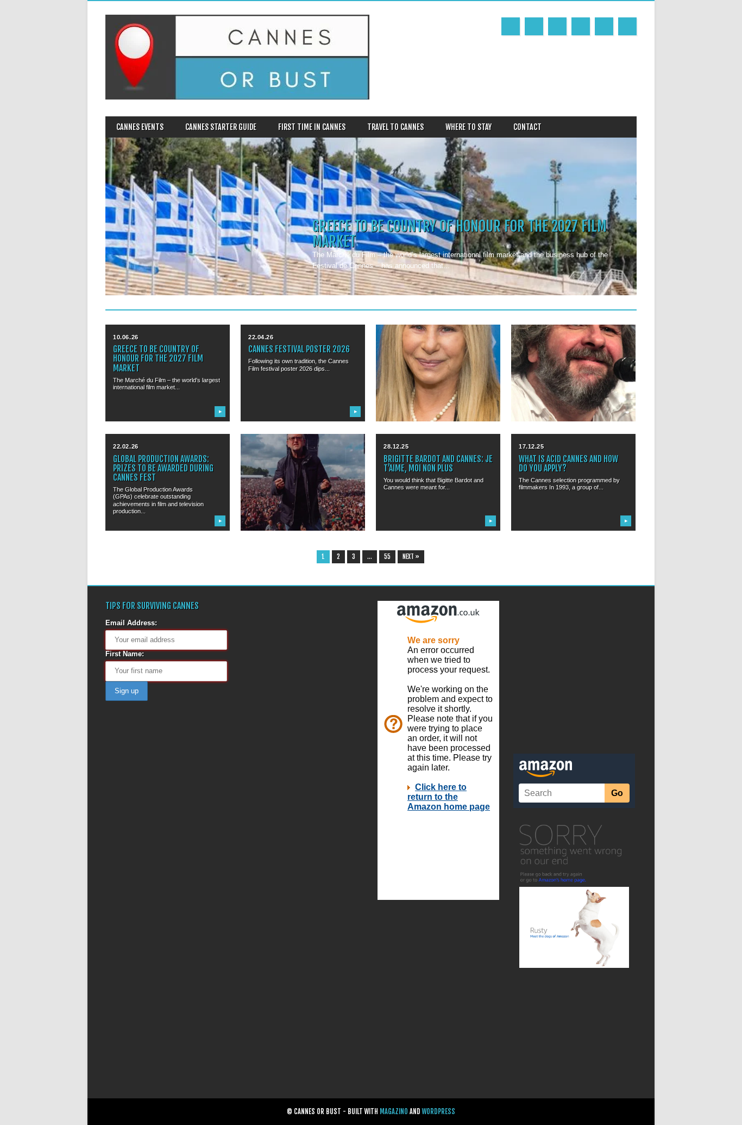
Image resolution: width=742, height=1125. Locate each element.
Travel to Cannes (395, 127)
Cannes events (140, 127)
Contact (527, 127)
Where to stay (468, 127)
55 (387, 557)
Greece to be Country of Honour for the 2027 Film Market (459, 234)
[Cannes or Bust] (237, 97)
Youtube (557, 26)
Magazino (394, 1112)
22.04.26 (260, 337)
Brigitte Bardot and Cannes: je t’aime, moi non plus (438, 463)
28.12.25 (395, 446)
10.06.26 (125, 337)
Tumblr (580, 26)
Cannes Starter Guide (220, 127)
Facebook (510, 26)
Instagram (604, 26)
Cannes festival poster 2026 (299, 349)
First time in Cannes (311, 127)
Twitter (534, 26)
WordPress (438, 1112)
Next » (411, 557)
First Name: (124, 654)
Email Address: (131, 623)
